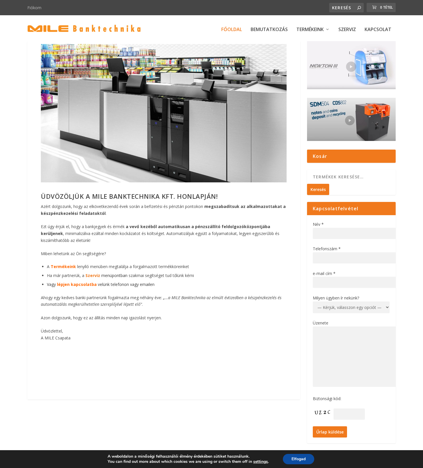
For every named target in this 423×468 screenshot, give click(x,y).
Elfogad (298, 459)
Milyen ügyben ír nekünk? (336, 298)
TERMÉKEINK (310, 30)
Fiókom (34, 7)
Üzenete (320, 323)
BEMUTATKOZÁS (269, 30)
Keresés (318, 189)
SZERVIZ (347, 30)
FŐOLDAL (231, 30)
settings (260, 461)
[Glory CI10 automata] (163, 181)
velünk (83, 284)
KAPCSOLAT (378, 30)
